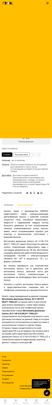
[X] (34, 193)
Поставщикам (8, 383)
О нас (4, 357)
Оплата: (5, 164)
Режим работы (8, 371)
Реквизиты (6, 360)
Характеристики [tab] (25, 205)
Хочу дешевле (7, 375)
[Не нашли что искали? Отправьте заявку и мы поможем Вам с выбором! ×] (47, 393)
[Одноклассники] (30, 193)
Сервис (5, 368)
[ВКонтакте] (27, 193)
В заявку (7, 155)
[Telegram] (37, 193)
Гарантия (6, 364)
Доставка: (7, 175)
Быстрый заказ (21, 155)
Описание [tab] (8, 205)
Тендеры (5, 379)
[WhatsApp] (41, 193)
